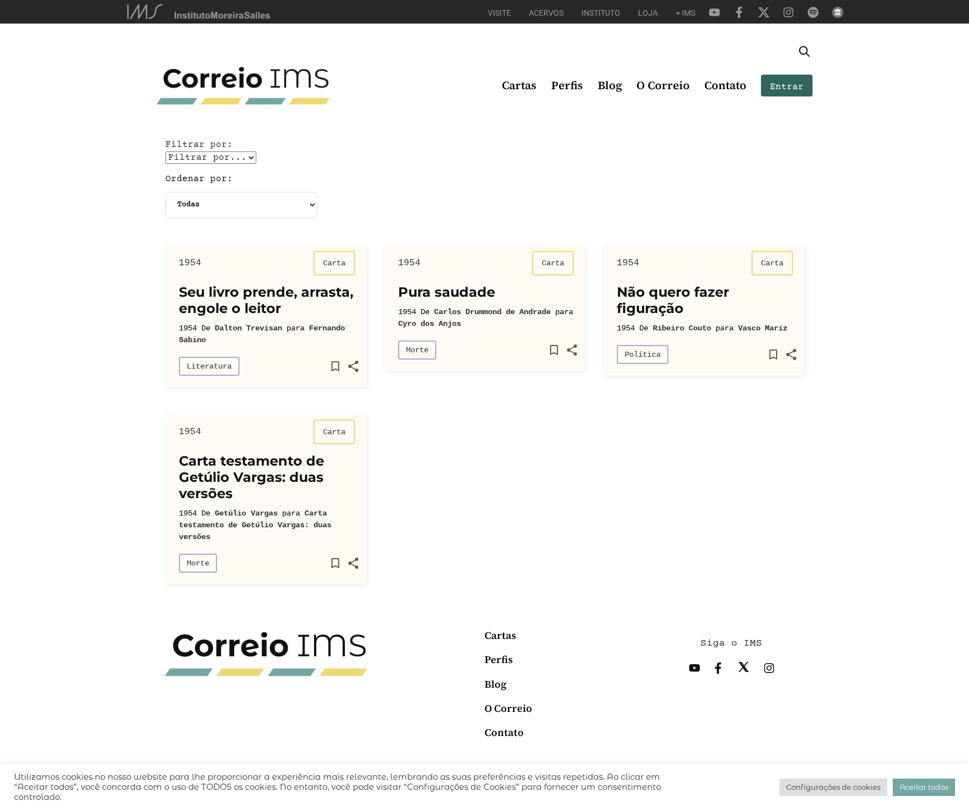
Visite (499, 12)
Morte (417, 350)
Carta (334, 263)
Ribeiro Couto (682, 328)
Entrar (787, 87)
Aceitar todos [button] (923, 787)
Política (643, 354)
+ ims (685, 12)
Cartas (519, 85)
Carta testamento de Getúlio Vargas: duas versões (255, 525)
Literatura (209, 366)
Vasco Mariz (762, 328)
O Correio (663, 85)
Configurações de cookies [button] (833, 787)
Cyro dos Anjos (429, 323)
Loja (648, 12)
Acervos (546, 12)
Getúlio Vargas (246, 513)
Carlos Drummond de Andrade (492, 311)
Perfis (567, 85)
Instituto (601, 12)
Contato (725, 85)
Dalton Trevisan (248, 328)
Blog (610, 85)
